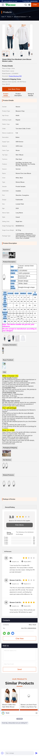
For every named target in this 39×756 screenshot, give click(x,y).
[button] (32, 54)
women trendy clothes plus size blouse (28, 706)
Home (2, 16)
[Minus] (36, 713)
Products (9, 16)
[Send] (36, 753)
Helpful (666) (27, 606)
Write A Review (19, 525)
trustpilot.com (15, 561)
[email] (13, 633)
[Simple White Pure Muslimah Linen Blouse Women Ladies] (17, 37)
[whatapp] (8, 633)
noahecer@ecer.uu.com (10, 1)
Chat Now (19, 638)
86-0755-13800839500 (31, 1)
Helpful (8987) (27, 561)
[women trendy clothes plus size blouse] (29, 696)
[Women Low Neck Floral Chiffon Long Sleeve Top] (10, 696)
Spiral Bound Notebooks (20, 16)
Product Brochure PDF (15, 76)
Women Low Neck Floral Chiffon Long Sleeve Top (10, 706)
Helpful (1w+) (27, 583)
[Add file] (2, 753)
